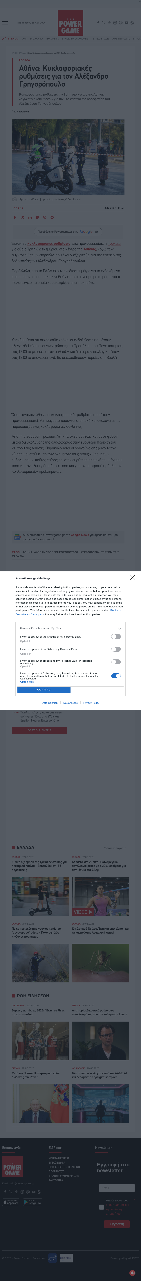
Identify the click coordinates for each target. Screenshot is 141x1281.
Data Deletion (50, 702)
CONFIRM (44, 689)
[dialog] (70, 640)
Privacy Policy (91, 702)
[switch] (116, 636)
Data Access (70, 702)
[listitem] (70, 628)
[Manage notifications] (132, 1273)
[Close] (133, 578)
